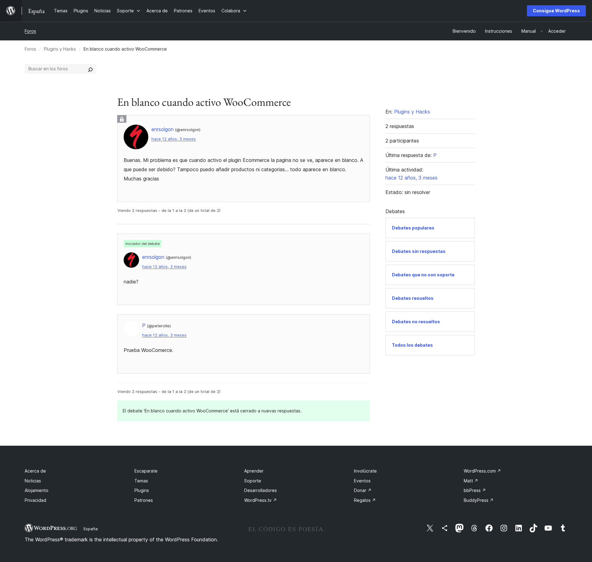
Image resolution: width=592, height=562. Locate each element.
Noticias (33, 480)
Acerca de (35, 470)
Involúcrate (365, 470)
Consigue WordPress (556, 10)
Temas (141, 480)
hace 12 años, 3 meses (173, 139)
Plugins (141, 490)
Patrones (143, 500)
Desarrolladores (260, 490)
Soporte (252, 480)
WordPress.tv (260, 500)
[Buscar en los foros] (90, 69)
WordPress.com (482, 470)
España (91, 528)
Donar (363, 490)
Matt (471, 480)
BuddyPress (479, 500)
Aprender (254, 470)
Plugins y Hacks (60, 49)
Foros (30, 31)
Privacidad (35, 500)
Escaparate (146, 470)
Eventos (362, 480)
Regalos (365, 500)
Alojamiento (36, 490)
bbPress (475, 490)
